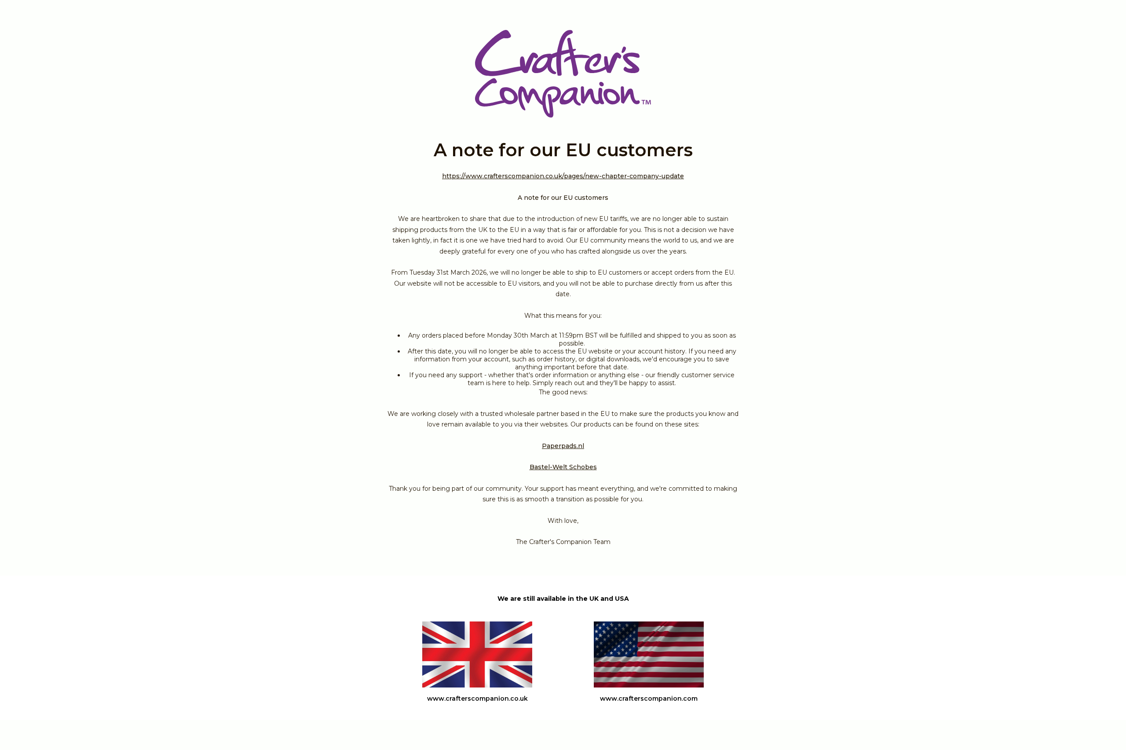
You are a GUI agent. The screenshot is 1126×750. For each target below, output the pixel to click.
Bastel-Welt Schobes (563, 467)
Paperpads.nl (563, 446)
